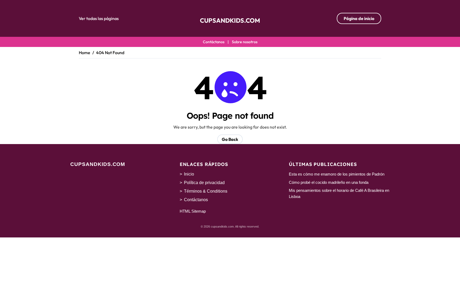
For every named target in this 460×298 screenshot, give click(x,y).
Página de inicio (359, 18)
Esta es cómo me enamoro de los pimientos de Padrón (336, 174)
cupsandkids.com (230, 20)
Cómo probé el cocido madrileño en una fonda (328, 182)
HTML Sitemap (193, 211)
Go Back (230, 139)
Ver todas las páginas (99, 18)
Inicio (189, 174)
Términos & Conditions (205, 191)
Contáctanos (213, 41)
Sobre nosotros (244, 41)
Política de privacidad (204, 182)
